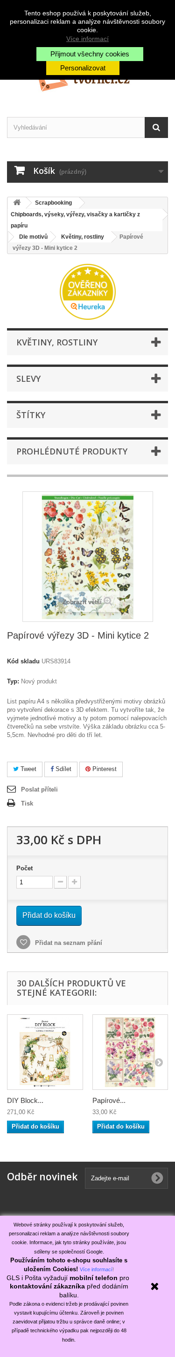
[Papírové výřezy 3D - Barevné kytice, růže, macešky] (130, 1052)
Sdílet (62, 768)
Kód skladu (23, 661)
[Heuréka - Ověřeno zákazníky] (88, 291)
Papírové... (109, 1100)
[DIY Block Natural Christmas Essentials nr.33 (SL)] (45, 1052)
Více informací (87, 38)
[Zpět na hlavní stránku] (17, 203)
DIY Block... (25, 1100)
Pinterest (104, 768)
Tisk (27, 803)
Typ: (13, 681)
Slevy (28, 378)
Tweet (27, 768)
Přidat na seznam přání (67, 942)
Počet (24, 868)
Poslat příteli (39, 789)
